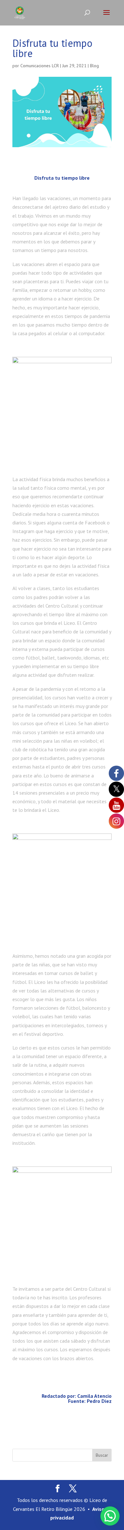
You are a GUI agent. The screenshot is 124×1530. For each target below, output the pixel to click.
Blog (94, 66)
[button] (110, 1516)
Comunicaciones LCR (39, 66)
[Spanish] (21, 1519)
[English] (10, 1519)
